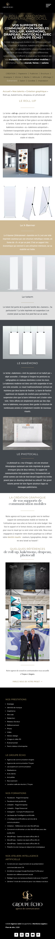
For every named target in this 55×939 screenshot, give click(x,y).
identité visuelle (14, 537)
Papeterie (22, 73)
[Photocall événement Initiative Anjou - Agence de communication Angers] (28, 644)
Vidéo (9, 732)
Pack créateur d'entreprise (17, 746)
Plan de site (10, 927)
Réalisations (11, 770)
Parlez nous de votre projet (26, 681)
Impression (43, 81)
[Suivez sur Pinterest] (38, 935)
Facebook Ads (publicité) (16, 801)
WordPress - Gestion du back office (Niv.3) (23, 843)
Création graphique (36, 91)
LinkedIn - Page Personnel (17, 808)
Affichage (47, 77)
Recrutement (12, 781)
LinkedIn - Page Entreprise (17, 805)
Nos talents (18, 91)
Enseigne (8, 77)
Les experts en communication (19, 767)
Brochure (45, 73)
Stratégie (10, 704)
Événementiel (12, 743)
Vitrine (18, 77)
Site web (10, 715)
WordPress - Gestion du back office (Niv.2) (23, 840)
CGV (18, 927)
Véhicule (36, 77)
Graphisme (11, 711)
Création (10, 73)
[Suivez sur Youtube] (33, 935)
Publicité (34, 73)
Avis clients (11, 774)
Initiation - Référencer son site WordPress (23, 826)
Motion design (12, 736)
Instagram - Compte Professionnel (20, 812)
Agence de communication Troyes (20, 763)
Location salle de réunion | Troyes (20, 784)
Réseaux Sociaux (13, 722)
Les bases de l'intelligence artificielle (20, 815)
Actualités (11, 777)
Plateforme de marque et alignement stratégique (26, 847)
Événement (12, 81)
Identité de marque (14, 707)
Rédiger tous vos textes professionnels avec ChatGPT (27, 878)
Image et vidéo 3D (14, 739)
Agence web (16, 924)
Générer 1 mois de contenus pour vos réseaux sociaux (27, 881)
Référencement (13, 725)
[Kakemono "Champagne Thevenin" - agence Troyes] (28, 578)
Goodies (31, 81)
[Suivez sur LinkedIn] (27, 935)
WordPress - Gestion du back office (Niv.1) (23, 836)
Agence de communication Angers (20, 760)
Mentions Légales (40, 924)
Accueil (6, 91)
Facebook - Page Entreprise (17, 798)
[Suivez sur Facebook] (16, 935)
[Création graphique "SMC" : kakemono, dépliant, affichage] (28, 611)
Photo (9, 729)
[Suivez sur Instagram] (22, 935)
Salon (22, 81)
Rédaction (11, 718)
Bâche (26, 77)
